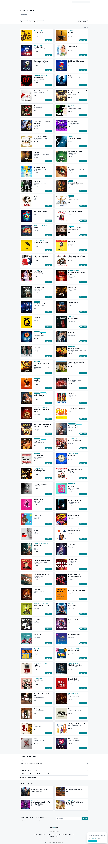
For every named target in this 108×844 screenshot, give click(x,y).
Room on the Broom (74, 634)
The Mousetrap (73, 302)
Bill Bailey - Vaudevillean (42, 560)
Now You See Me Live (40, 304)
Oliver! (36, 196)
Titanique (71, 198)
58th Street (37, 545)
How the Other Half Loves (76, 590)
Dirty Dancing (38, 499)
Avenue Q (37, 317)
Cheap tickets (64, 834)
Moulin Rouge (38, 78)
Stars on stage (58, 834)
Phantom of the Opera (41, 61)
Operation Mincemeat (41, 242)
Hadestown (37, 106)
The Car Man (38, 589)
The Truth (71, 393)
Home (43, 1)
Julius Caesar (72, 560)
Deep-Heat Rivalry (74, 515)
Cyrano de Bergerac (74, 426)
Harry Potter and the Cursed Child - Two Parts (77, 92)
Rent (69, 378)
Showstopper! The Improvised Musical (74, 575)
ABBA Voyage (72, 287)
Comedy (48, 834)
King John (37, 619)
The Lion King (38, 32)
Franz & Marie (72, 679)
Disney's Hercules (39, 167)
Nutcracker (37, 634)
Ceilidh (36, 650)
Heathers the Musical (40, 211)
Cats (69, 167)
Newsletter (59, 1)
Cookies (53, 842)
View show (48, 40)
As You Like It (38, 272)
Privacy (46, 842)
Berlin (36, 665)
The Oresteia (38, 347)
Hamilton (71, 32)
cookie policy (93, 838)
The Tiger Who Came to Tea (77, 724)
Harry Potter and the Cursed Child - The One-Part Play (43, 425)
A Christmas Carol (39, 470)
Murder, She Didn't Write (41, 605)
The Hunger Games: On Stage (41, 364)
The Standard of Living (41, 574)
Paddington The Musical (76, 61)
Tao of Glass (72, 544)
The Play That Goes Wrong (77, 211)
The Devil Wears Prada (41, 91)
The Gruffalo (38, 515)
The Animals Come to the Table (42, 695)
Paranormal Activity (75, 500)
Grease (36, 227)
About (64, 1)
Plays (44, 834)
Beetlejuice (37, 181)
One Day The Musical (75, 530)
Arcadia (36, 380)
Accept (92, 840)
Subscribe (85, 818)
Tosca (35, 739)
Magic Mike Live (39, 395)
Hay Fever (71, 332)
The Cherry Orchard (40, 484)
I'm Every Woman (74, 349)
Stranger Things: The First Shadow (76, 273)
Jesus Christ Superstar (75, 183)
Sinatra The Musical (74, 138)
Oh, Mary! (71, 241)
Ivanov (36, 530)
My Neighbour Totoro (75, 152)
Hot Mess (71, 486)
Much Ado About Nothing (76, 362)
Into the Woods (73, 318)
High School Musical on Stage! (41, 410)
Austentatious (38, 680)
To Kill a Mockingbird (75, 228)
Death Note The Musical (41, 334)
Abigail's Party (38, 441)
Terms (50, 842)
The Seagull (37, 709)
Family (53, 834)
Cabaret (36, 152)
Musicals (40, 834)
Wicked (70, 107)
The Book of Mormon (40, 137)
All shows (35, 834)
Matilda (70, 76)
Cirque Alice (72, 605)
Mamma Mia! (72, 46)
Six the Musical (73, 122)
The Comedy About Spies (76, 256)
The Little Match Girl (75, 665)
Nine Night (37, 725)
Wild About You (73, 739)
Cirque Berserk (73, 619)
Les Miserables (38, 47)
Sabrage (71, 695)
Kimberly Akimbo (74, 650)
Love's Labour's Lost (74, 440)
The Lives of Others (40, 287)
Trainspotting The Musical (76, 408)
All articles (85, 784)
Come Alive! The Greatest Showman (42, 123)
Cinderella (71, 455)
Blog (53, 1)
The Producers (38, 456)
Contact (68, 1)
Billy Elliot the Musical (41, 256)
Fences (70, 709)
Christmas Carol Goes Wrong (75, 470)
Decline (101, 840)
